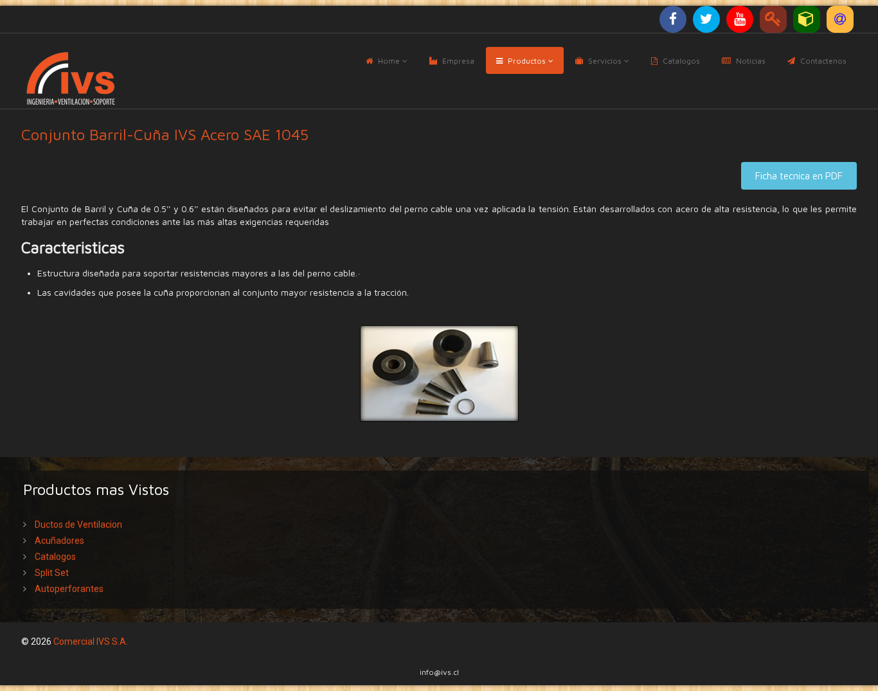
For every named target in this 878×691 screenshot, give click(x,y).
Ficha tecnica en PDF (799, 175)
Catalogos (681, 61)
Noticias (751, 61)
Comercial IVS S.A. (90, 641)
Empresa (458, 61)
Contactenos (823, 61)
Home (389, 61)
